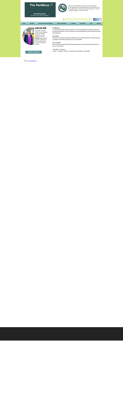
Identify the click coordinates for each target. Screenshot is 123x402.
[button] (45, 23)
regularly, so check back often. (81, 10)
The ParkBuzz (39, 5)
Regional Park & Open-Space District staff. (82, 7)
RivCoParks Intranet (40, 14)
